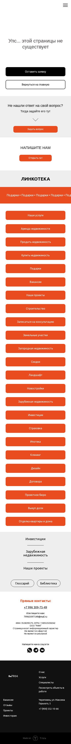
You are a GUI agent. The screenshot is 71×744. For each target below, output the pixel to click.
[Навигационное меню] (65, 5)
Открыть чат (36, 158)
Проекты (8, 710)
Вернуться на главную (35, 84)
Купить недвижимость (35, 255)
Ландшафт (35, 374)
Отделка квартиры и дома (35, 521)
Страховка (35, 428)
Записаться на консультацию (35, 321)
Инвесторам (10, 715)
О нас (42, 672)
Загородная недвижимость (35, 348)
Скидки (35, 361)
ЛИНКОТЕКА (35, 178)
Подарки (35, 268)
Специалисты (46, 682)
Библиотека (48, 583)
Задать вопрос (35, 129)
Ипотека (35, 441)
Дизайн (35, 468)
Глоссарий (22, 583)
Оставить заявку (35, 71)
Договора (35, 481)
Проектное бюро (35, 494)
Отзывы (7, 705)
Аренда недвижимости (35, 228)
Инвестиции (35, 414)
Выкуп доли (35, 508)
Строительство (35, 308)
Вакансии (35, 281)
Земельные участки (35, 335)
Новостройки (35, 388)
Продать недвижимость (35, 241)
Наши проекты (35, 295)
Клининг (35, 454)
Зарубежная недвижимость (35, 401)
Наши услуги (35, 215)
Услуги (42, 677)
